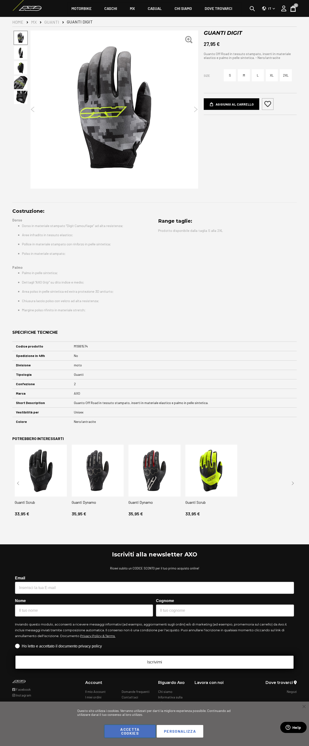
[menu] (154, 8)
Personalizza (180, 731)
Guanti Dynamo (84, 502)
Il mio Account (95, 691)
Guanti (51, 22)
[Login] (284, 8)
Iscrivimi (154, 662)
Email (20, 578)
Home (17, 22)
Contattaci (130, 697)
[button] (268, 8)
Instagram (23, 695)
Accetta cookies (130, 731)
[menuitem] (81, 8)
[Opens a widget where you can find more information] (293, 728)
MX (34, 22)
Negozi (292, 691)
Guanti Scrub (25, 502)
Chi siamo (165, 691)
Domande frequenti (135, 691)
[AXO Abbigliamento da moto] (27, 8)
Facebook (23, 689)
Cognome (165, 601)
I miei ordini (93, 697)
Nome (20, 601)
